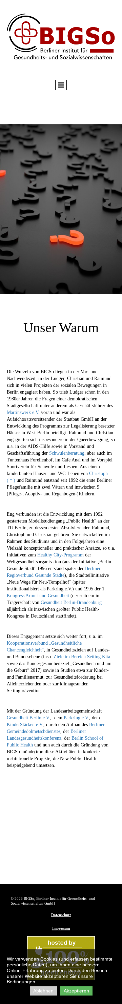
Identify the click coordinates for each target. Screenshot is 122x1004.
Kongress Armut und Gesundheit (38, 595)
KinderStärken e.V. (25, 724)
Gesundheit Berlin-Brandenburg (70, 602)
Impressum (61, 928)
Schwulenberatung (66, 453)
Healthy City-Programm (60, 554)
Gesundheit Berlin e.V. (28, 717)
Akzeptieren (76, 990)
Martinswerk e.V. (23, 412)
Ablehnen (43, 990)
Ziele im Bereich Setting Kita (82, 656)
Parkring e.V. (75, 717)
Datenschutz (61, 915)
